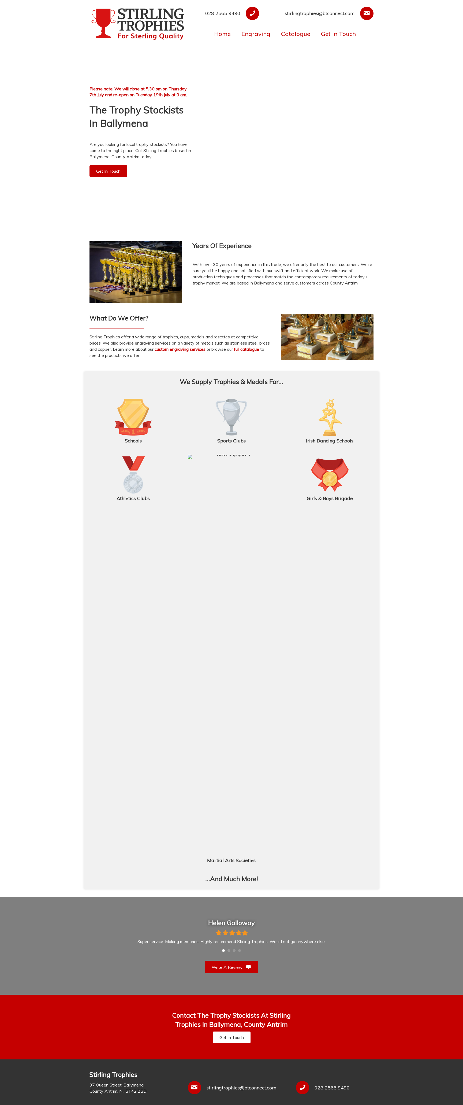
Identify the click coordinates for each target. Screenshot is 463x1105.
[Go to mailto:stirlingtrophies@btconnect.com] (320, 13)
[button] (108, 171)
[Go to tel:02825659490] (226, 13)
